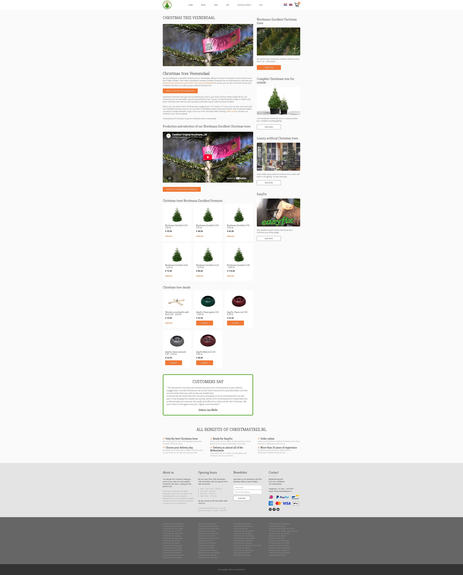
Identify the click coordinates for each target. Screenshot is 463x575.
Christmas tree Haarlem (172, 552)
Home (190, 5)
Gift (227, 5)
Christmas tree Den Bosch (208, 526)
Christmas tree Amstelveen (243, 531)
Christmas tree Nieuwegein (279, 540)
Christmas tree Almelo (242, 548)
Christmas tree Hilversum (243, 526)
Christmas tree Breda (171, 543)
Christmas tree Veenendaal (279, 533)
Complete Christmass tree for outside (275, 80)
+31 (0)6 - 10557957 (219, 510)
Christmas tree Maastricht (208, 533)
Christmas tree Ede (205, 540)
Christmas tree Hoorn (241, 552)
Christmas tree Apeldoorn (173, 550)
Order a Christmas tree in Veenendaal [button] (180, 91)
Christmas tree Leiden (206, 536)
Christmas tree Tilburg (171, 536)
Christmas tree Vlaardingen (279, 524)
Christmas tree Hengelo (242, 533)
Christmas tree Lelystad (242, 543)
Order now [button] (269, 68)
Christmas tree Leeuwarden (209, 552)
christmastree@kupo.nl (283, 491)
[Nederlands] (285, 5)
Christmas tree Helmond (207, 557)
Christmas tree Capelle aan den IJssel (283, 531)
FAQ (261, 5)
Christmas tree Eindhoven (173, 533)
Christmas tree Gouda (241, 555)
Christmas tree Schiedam (243, 540)
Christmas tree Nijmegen (172, 545)
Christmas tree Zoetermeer (208, 528)
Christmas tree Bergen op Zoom (281, 528)
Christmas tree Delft (206, 548)
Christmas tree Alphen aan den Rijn (247, 545)
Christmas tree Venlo (206, 545)
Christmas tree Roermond (279, 543)
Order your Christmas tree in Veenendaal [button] (182, 189)
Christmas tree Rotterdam (173, 526)
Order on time (231, 111)
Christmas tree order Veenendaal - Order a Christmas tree (167, 4)
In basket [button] (204, 323)
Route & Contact (244, 5)
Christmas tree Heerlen (242, 524)
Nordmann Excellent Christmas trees (277, 21)
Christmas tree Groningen (173, 538)
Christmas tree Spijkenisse (243, 550)
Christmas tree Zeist (276, 538)
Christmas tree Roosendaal (244, 538)
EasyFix (262, 194)
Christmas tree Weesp (277, 555)
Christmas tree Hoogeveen (279, 550)
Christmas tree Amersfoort (173, 555)
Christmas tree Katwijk (277, 536)
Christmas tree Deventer (207, 550)
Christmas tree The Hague (173, 528)
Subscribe (241, 498)
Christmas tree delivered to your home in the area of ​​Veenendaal (188, 83)
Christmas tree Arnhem (207, 524)
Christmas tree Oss (240, 528)
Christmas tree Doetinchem (279, 548)
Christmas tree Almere (171, 540)
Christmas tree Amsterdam (173, 524)
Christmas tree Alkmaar (207, 555)
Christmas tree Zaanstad (172, 557)
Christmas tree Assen (277, 526)
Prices (203, 5)
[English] (290, 5)
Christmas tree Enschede (172, 548)
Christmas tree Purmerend (243, 536)
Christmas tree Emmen (207, 543)
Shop (216, 5)
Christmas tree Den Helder (279, 545)
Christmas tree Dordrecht (208, 538)
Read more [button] (269, 127)
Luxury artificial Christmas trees (277, 138)
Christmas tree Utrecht (171, 531)
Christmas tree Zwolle (206, 531)
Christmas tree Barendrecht (279, 552)
